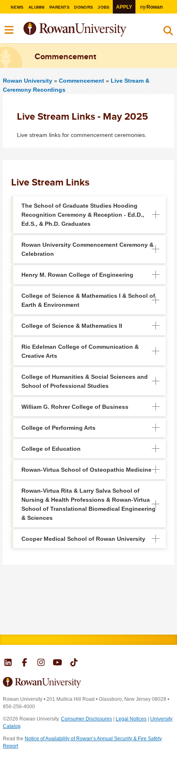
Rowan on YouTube (57, 663)
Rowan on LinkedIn (8, 663)
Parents (59, 7)
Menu (9, 30)
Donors (83, 7)
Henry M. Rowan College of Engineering (77, 274)
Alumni (36, 7)
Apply (124, 6)
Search (168, 32)
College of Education (51, 448)
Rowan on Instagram (41, 663)
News (17, 7)
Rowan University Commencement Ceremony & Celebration (87, 249)
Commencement (82, 80)
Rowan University (95, 29)
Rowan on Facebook (24, 663)
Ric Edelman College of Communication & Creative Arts (80, 351)
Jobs (103, 7)
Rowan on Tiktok (74, 663)
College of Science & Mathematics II (71, 325)
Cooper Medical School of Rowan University (83, 538)
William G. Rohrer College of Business (74, 406)
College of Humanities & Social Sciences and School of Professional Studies (84, 381)
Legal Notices (131, 719)
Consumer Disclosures (86, 719)
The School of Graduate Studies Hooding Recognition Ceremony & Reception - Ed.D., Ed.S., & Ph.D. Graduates (82, 214)
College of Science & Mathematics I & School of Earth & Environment (88, 300)
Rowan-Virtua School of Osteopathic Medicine (86, 469)
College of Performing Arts (58, 427)
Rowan (151, 6)
